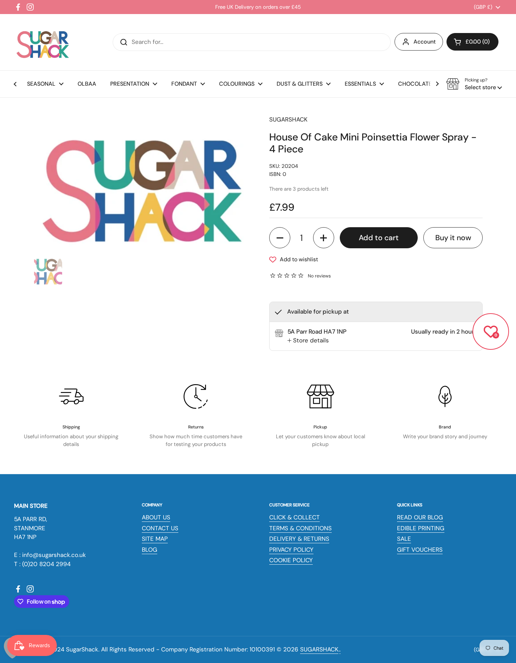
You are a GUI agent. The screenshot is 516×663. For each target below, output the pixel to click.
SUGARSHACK (319, 649)
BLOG (149, 549)
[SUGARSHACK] (42, 42)
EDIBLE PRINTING (420, 528)
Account (425, 41)
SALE (404, 539)
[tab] (308, 340)
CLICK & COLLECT (294, 517)
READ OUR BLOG (420, 517)
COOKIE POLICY (291, 560)
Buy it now (453, 238)
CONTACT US (160, 528)
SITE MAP (155, 539)
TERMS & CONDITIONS (300, 528)
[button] (472, 42)
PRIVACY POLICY (291, 549)
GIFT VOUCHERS (420, 549)
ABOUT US (156, 517)
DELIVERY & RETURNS (299, 539)
